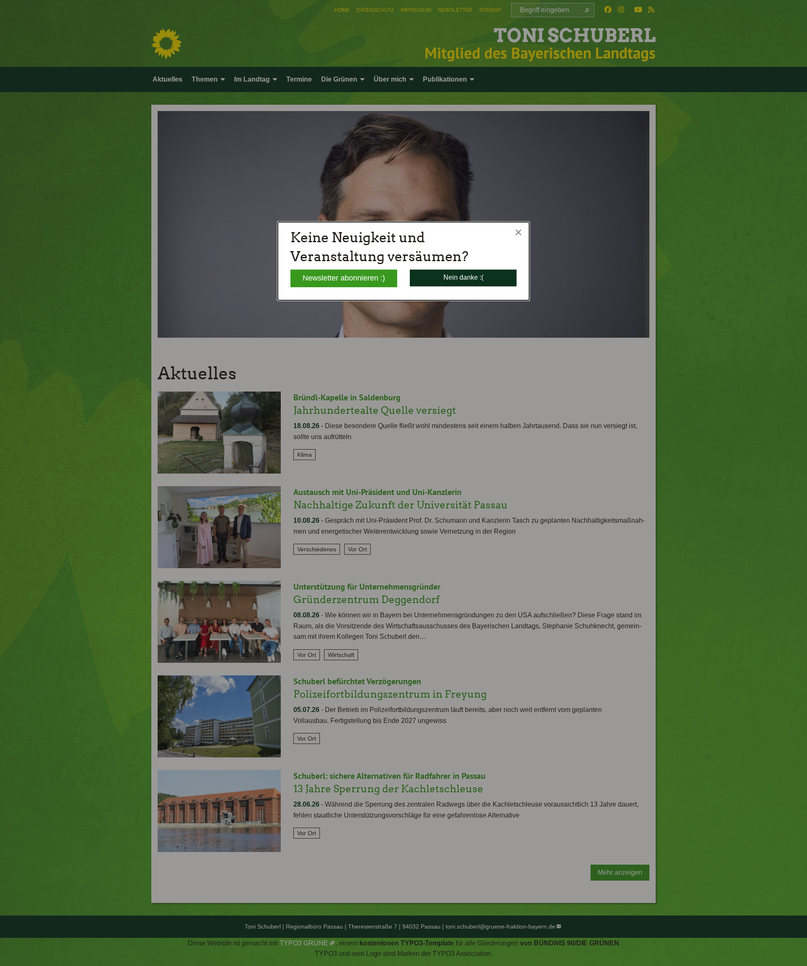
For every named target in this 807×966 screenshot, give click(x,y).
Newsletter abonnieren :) (344, 278)
